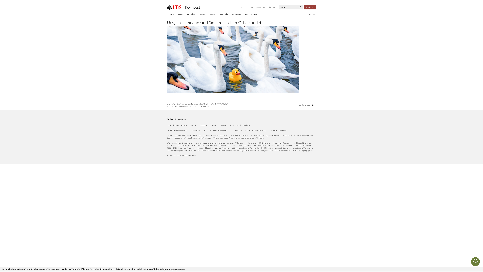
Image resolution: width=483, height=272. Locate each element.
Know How (234, 125)
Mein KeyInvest (251, 14)
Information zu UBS (238, 130)
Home (171, 14)
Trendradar (246, 125)
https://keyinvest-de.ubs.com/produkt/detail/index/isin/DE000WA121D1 (201, 104)
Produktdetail (206, 106)
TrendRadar (223, 14)
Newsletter (236, 14)
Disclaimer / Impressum (278, 130)
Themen (202, 14)
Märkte (181, 14)
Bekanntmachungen (198, 130)
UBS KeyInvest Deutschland (188, 106)
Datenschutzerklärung (257, 130)
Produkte (191, 14)
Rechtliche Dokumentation (177, 130)
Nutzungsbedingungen (218, 130)
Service (212, 14)
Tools (310, 14)
